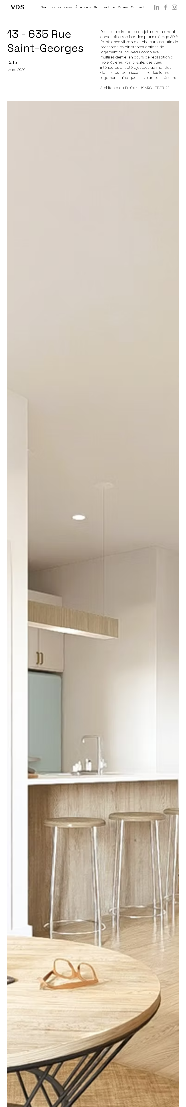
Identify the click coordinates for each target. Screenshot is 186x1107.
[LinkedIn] (156, 7)
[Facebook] (165, 7)
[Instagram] (174, 7)
